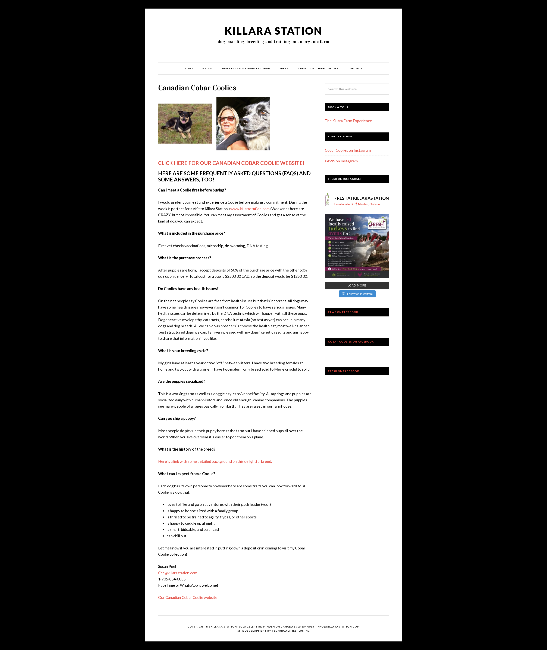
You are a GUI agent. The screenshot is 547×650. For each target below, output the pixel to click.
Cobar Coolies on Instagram (348, 150)
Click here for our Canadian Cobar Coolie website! (231, 163)
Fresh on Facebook (343, 371)
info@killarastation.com (338, 626)
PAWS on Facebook (343, 312)
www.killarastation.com (249, 208)
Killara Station (273, 31)
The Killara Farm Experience (348, 120)
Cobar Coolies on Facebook (351, 341)
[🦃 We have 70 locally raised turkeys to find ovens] (357, 246)
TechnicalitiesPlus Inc (291, 630)
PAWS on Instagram (341, 161)
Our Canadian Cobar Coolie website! (188, 597)
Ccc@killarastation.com (177, 572)
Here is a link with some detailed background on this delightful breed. (215, 461)
